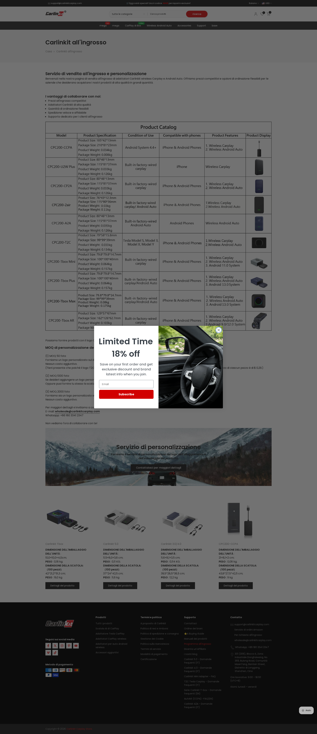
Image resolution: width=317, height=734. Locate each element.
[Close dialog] (219, 330)
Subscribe (126, 394)
